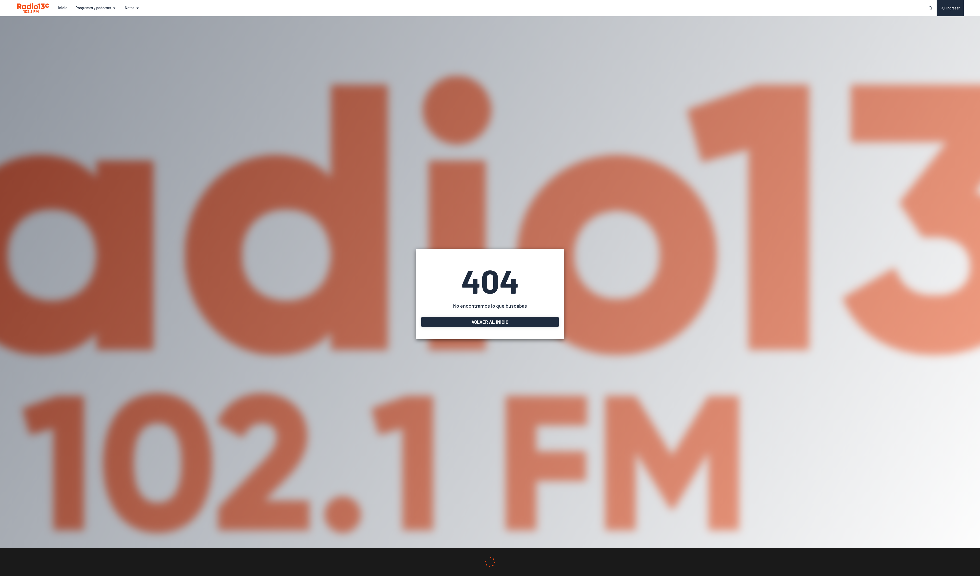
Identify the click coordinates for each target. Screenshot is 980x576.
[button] (62, 8)
